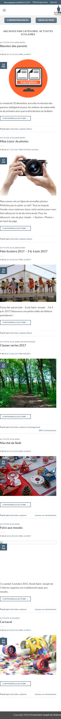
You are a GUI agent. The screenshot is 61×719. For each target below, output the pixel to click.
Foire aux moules (11, 527)
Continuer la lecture (15, 118)
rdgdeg (26, 354)
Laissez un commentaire (45, 515)
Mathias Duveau (31, 150)
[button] (4, 10)
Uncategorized (27, 342)
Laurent (27, 54)
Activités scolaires (10, 42)
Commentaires (47, 430)
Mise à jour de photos (14, 141)
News (22, 42)
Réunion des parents (13, 46)
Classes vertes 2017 (13, 345)
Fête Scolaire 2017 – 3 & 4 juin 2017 (24, 251)
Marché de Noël (10, 443)
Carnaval (6, 622)
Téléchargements (40, 2)
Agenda (53, 2)
